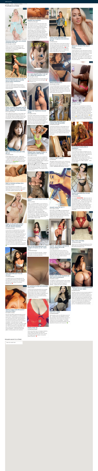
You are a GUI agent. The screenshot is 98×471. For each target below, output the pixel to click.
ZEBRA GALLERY (8, 1)
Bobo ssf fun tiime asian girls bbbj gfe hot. (15, 152)
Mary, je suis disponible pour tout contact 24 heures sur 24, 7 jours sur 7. (37, 248)
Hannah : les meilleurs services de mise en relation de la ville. (59, 246)
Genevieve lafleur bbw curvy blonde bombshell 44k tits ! (16, 41)
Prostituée (7, 3)
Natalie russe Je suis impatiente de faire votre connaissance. (59, 276)
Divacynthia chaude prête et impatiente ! (80, 147)
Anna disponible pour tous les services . (14, 274)
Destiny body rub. (33, 327)
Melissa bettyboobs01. (56, 82)
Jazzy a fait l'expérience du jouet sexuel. (37, 111)
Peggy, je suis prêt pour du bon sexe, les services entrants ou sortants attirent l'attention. (14, 225)
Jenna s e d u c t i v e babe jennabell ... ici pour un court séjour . (82, 288)
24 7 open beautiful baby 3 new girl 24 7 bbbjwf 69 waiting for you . (38, 74)
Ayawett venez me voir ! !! (57, 207)
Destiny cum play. (77, 102)
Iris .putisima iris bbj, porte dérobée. (38, 286)
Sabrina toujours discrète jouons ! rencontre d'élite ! (15, 310)
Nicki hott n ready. (55, 312)
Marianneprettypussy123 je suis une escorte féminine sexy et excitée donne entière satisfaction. (16, 80)
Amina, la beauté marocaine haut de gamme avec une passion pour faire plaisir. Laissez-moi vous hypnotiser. (16, 109)
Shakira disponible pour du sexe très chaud (81, 193)
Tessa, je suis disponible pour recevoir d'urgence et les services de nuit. (59, 39)
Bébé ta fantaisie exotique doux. (15, 183)
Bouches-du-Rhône (18, 3)
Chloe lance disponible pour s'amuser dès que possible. (57, 122)
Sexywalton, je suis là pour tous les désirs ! (37, 199)
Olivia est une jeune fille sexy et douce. (80, 46)
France (11, 3)
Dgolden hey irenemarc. (34, 20)
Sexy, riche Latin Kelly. (78, 240)
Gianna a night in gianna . (57, 158)
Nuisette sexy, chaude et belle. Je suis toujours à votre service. (37, 152)
